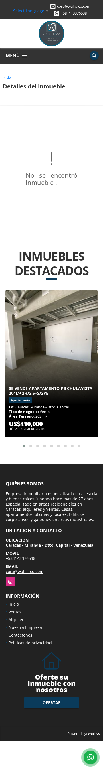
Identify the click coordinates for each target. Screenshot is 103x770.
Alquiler (16, 619)
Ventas (15, 612)
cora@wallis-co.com (73, 6)
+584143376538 (74, 13)
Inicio (7, 77)
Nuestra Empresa (25, 627)
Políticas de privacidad (30, 642)
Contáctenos (20, 635)
